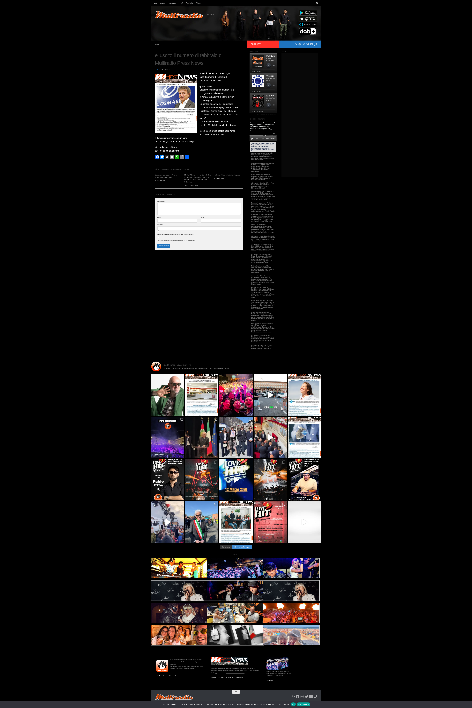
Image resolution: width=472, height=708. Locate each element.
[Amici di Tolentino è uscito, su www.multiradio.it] (304, 437)
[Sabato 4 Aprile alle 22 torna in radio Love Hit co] (167, 479)
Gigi (158, 69)
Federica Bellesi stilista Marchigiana (227, 175)
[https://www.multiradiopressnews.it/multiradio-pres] (236, 522)
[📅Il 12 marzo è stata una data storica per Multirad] (270, 479)
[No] (469, 704)
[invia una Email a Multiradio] (311, 44)
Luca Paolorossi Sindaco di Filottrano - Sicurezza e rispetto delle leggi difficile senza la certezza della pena (262, 177)
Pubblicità (189, 3)
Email (203, 217)
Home (155, 3)
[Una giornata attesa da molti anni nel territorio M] (202, 522)
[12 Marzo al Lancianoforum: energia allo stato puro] (202, 479)
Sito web (160, 224)
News (157, 44)
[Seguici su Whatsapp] (296, 44)
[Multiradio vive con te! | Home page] (179, 14)
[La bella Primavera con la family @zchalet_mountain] (167, 522)
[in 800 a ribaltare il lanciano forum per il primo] (236, 479)
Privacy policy (303, 704)
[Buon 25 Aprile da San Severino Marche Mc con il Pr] (236, 437)
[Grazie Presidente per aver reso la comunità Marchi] (202, 437)
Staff (181, 3)
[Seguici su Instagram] (303, 44)
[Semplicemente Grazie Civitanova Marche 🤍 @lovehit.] (236, 395)
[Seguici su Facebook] (299, 44)
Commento (161, 201)
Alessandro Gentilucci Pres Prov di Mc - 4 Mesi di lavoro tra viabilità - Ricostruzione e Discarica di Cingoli (262, 185)
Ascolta (162, 3)
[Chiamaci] (315, 44)
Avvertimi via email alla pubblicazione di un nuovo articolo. (176, 240)
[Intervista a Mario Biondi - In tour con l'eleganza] (167, 395)
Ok (293, 704)
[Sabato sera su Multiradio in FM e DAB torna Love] (304, 479)
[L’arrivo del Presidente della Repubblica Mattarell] (270, 437)
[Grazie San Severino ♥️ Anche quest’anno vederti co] (167, 437)
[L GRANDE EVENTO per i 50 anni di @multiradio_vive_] (270, 522)
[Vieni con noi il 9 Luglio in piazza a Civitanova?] (270, 395)
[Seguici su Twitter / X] (307, 44)
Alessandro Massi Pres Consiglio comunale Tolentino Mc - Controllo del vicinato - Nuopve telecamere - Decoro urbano (263, 238)
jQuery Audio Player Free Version (267, 114)
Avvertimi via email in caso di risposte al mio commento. (175, 234)
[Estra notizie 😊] (304, 522)
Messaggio (172, 3)
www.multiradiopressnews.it (235, 673)
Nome (159, 217)
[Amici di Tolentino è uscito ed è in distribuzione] (202, 395)
